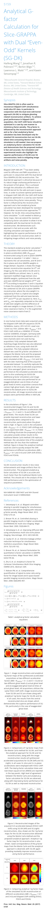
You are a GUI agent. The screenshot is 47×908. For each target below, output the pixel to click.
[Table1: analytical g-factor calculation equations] (23, 601)
